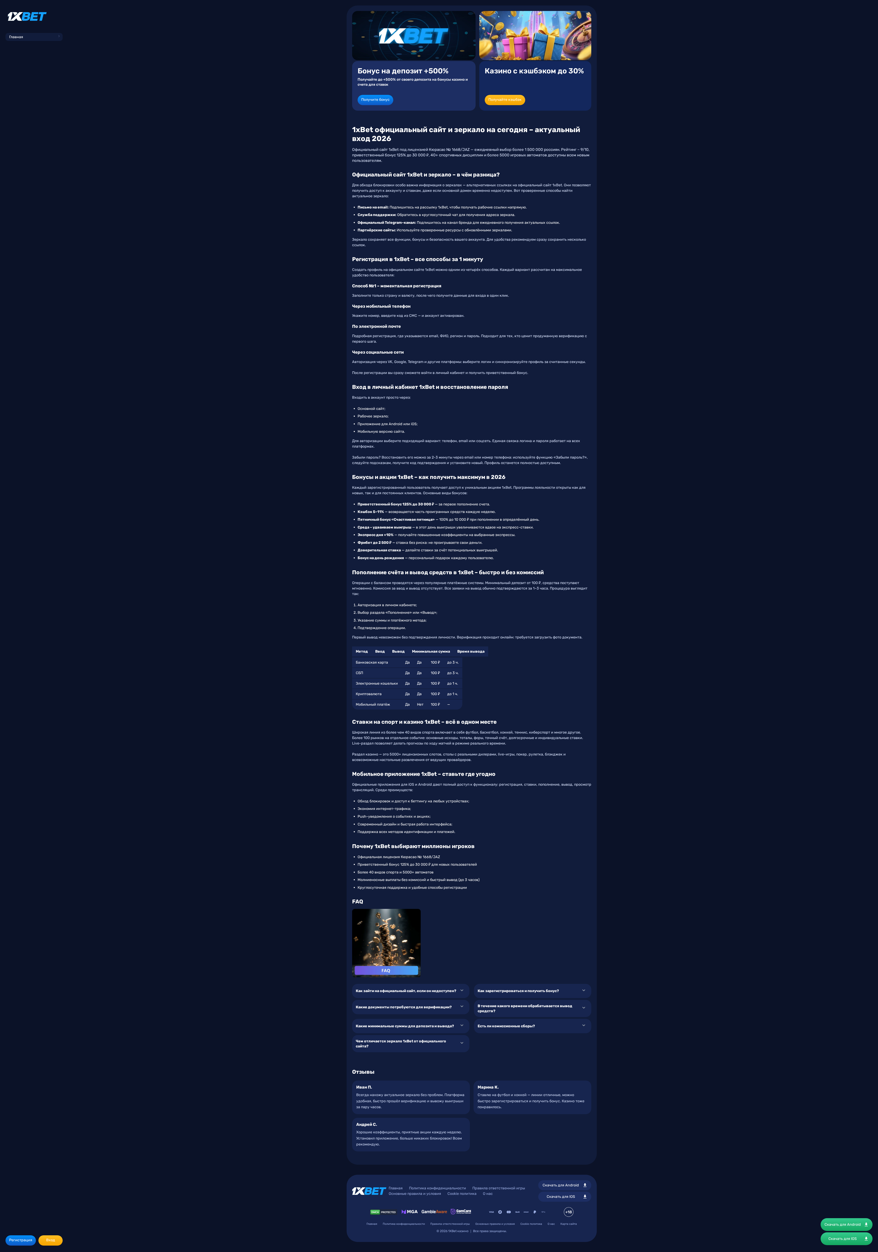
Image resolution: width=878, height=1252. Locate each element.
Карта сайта (568, 1223)
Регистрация (20, 1240)
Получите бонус (375, 99)
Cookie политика (461, 1193)
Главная (16, 37)
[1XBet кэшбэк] (535, 35)
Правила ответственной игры (498, 1188)
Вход (50, 1240)
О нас (488, 1193)
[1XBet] (27, 16)
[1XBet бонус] (414, 35)
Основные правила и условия (415, 1193)
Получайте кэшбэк (505, 99)
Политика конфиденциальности (437, 1188)
